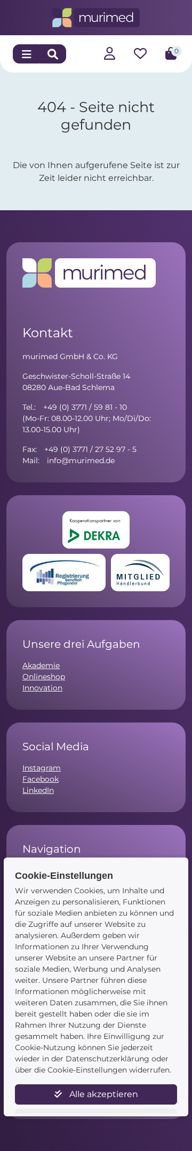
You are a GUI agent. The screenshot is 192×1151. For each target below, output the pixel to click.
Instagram (41, 768)
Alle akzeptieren (102, 1094)
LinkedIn (38, 790)
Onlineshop (43, 676)
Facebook (40, 779)
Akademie (41, 665)
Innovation (42, 688)
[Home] (96, 17)
